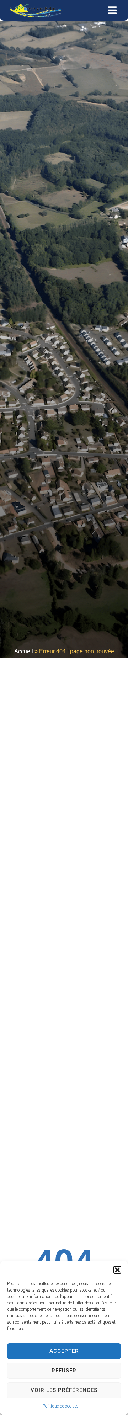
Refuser (64, 1370)
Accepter (64, 1351)
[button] (117, 1269)
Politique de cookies (61, 1406)
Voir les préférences (64, 1390)
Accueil (23, 651)
